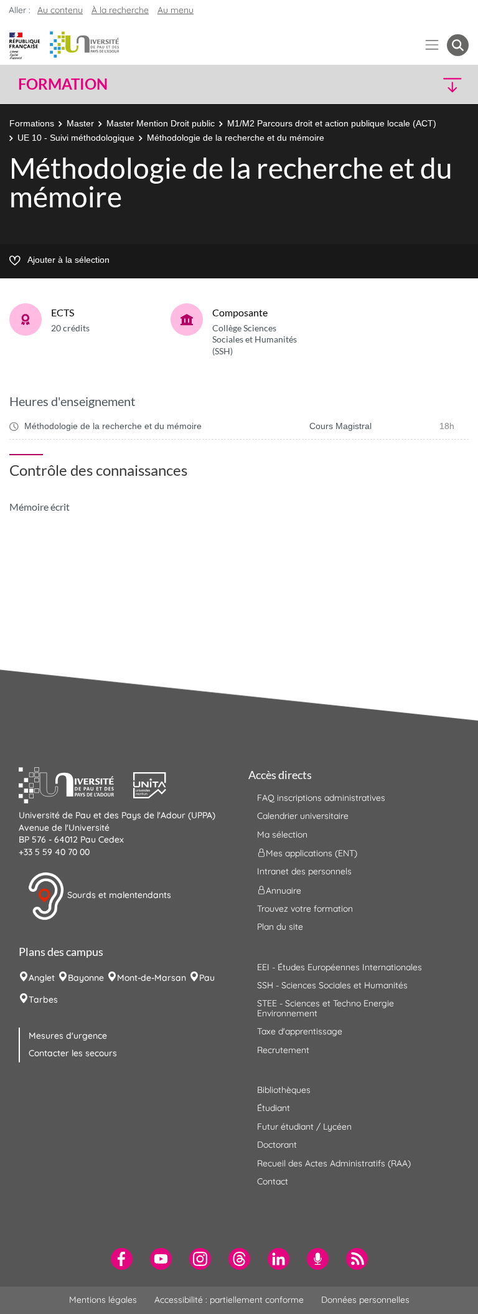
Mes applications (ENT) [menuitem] (311, 853)
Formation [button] (63, 84)
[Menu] (432, 45)
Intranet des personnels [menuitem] (304, 871)
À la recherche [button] (120, 10)
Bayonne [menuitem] (86, 977)
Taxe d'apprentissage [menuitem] (299, 1031)
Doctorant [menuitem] (277, 1144)
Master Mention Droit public (160, 123)
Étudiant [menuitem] (273, 1107)
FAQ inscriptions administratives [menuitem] (321, 797)
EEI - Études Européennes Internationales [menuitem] (339, 967)
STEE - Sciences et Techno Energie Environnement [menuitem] (325, 1008)
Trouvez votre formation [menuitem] (305, 908)
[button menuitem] (458, 45)
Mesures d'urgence (68, 1035)
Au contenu (60, 10)
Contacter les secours (73, 1053)
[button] (414, 84)
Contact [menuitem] (272, 1181)
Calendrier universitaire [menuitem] (303, 815)
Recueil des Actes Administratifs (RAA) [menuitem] (334, 1163)
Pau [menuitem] (207, 977)
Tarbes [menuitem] (43, 999)
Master (80, 123)
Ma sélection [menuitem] (282, 834)
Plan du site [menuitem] (280, 926)
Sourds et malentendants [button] (118, 895)
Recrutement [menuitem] (283, 1050)
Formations (31, 123)
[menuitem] (121, 1259)
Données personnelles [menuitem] (365, 1299)
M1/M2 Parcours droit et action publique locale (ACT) (331, 123)
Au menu (175, 10)
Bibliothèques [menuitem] (284, 1089)
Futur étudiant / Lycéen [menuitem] (304, 1126)
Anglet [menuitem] (42, 977)
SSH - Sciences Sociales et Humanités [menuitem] (332, 985)
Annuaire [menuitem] (283, 890)
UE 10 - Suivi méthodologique (75, 138)
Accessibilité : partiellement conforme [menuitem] (229, 1299)
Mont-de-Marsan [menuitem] (151, 977)
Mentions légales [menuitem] (103, 1299)
